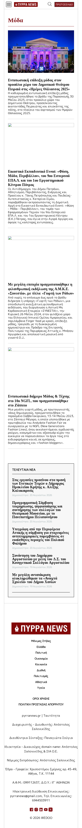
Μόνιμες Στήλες (41, 641)
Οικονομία (41, 658)
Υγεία (41, 687)
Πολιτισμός (41, 676)
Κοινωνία (41, 664)
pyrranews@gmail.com (26, 796)
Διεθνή (41, 670)
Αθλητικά (41, 682)
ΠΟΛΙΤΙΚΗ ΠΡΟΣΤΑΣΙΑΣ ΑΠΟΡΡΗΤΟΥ (41, 704)
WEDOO (46, 818)
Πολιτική (41, 652)
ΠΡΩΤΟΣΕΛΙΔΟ (64, 4)
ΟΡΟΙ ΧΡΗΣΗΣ (41, 698)
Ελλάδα (41, 647)
